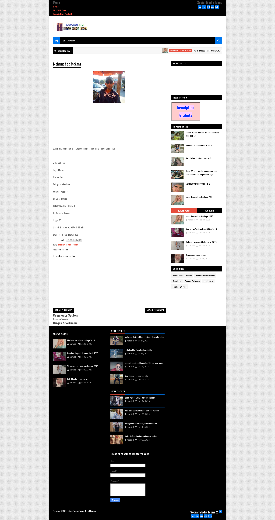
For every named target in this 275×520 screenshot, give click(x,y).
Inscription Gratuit (62, 14)
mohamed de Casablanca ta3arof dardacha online (144, 337)
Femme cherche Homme (169, 50)
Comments (209, 210)
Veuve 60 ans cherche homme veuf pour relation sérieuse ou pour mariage (202, 173)
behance (216, 7)
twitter (204, 7)
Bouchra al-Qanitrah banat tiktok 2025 (201, 229)
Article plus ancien (155, 310)
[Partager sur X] (73, 240)
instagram (212, 7)
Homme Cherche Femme (67, 244)
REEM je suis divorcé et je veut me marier (141, 423)
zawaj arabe (208, 281)
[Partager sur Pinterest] (79, 240)
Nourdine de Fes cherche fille (136, 375)
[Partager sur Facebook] (76, 240)
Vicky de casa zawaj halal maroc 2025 (201, 242)
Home (56, 6)
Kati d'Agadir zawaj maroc (196, 255)
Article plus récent (63, 310)
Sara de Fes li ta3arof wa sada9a (199, 158)
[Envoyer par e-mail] (67, 240)
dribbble (208, 7)
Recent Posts (184, 210)
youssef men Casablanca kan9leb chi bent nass (144, 363)
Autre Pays (177, 281)
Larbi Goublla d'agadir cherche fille (138, 350)
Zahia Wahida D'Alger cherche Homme (140, 397)
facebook (199, 7)
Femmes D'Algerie (180, 286)
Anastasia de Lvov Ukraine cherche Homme (142, 410)
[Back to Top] (220, 511)
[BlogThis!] (70, 240)
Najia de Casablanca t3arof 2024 (199, 145)
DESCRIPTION (59, 10)
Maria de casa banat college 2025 (196, 50)
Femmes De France (192, 281)
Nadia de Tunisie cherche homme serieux (141, 436)
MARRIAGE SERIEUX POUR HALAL (198, 184)
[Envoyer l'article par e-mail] (62, 240)
